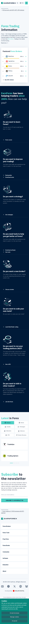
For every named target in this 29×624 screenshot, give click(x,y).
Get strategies (9, 214)
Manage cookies (14, 617)
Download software (10, 250)
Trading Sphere (12, 456)
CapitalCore (11, 61)
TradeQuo (10, 444)
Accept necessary (14, 613)
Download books (9, 177)
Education (5, 564)
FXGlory (10, 71)
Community (6, 552)
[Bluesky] (26, 586)
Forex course (8, 139)
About (4, 571)
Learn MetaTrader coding (11, 327)
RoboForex (11, 56)
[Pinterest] (8, 586)
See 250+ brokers (9, 79)
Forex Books (6, 545)
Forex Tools (6, 532)
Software (5, 558)
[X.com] (14, 586)
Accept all (14, 621)
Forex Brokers (7, 526)
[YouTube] (2, 586)
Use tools (7, 252)
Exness (10, 66)
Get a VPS (8, 364)
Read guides (8, 175)
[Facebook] (20, 586)
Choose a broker (9, 289)
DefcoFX (10, 75)
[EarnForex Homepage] (8, 3)
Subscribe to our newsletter (14, 500)
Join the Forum (9, 401)
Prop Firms (6, 539)
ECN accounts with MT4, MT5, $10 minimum (13, 10)
